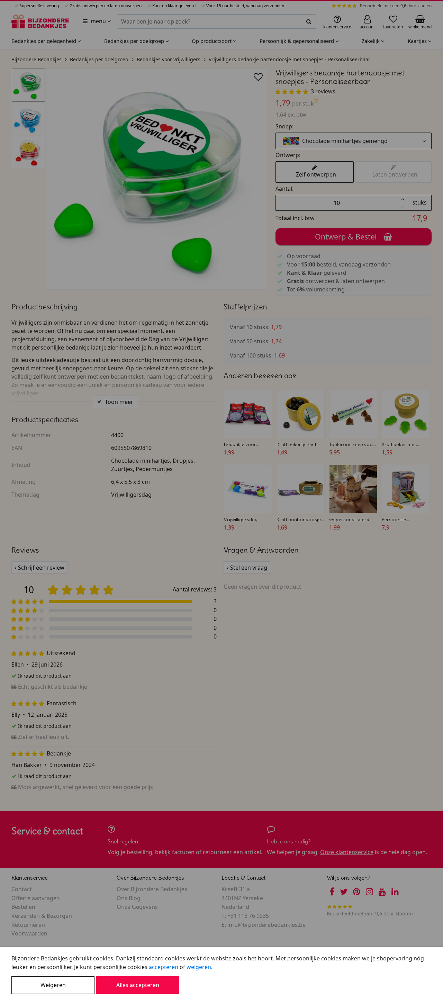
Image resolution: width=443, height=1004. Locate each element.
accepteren (163, 967)
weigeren (199, 967)
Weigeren (53, 985)
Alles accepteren (137, 985)
